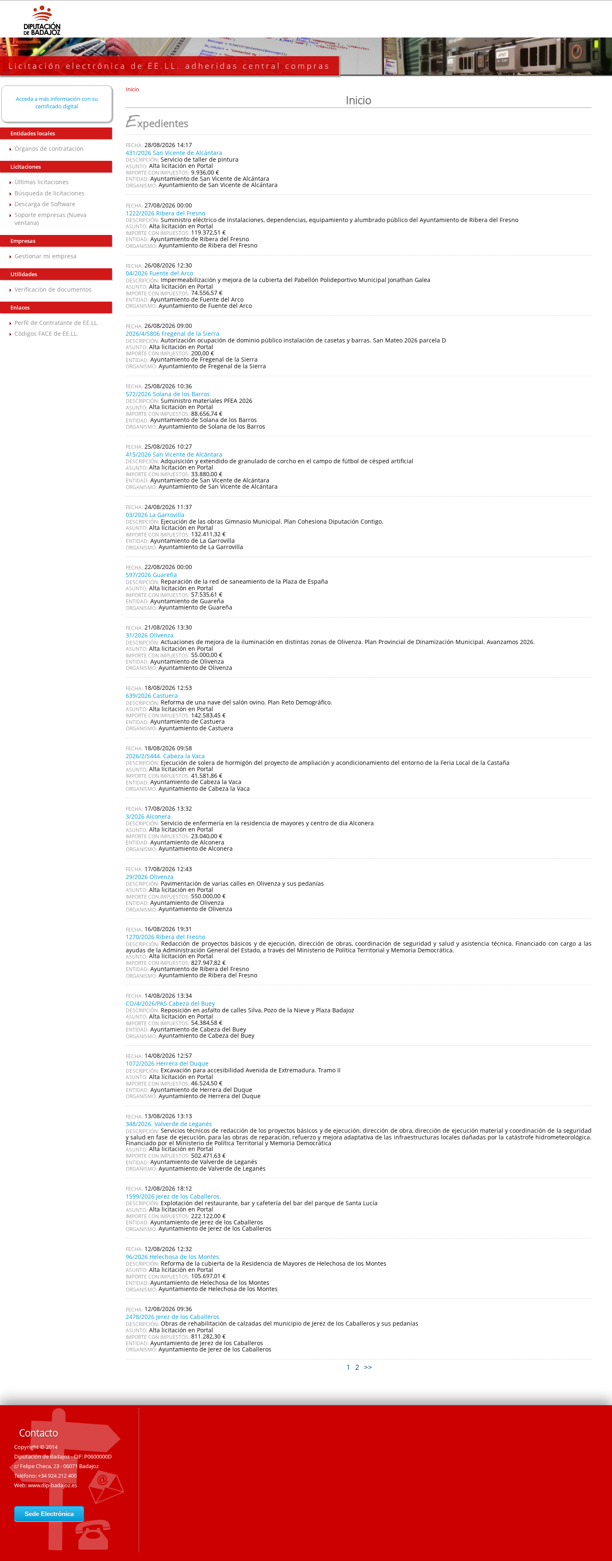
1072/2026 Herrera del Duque (167, 1063)
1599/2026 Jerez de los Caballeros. (173, 1196)
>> (368, 1367)
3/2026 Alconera (148, 816)
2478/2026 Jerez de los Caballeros (172, 1317)
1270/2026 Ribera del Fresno (165, 937)
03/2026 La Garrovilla (155, 515)
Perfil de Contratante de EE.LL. (57, 323)
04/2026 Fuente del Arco (159, 273)
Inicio (132, 89)
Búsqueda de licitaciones (50, 193)
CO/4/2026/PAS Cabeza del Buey (170, 1003)
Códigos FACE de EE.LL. (46, 333)
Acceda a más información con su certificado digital (57, 102)
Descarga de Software (45, 204)
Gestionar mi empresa (46, 256)
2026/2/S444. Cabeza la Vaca (165, 756)
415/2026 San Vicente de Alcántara (174, 454)
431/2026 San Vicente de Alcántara (174, 153)
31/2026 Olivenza (150, 635)
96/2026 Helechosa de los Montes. (173, 1257)
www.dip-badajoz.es (52, 1485)
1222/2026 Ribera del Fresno (165, 213)
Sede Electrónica (49, 1513)
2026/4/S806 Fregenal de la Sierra (172, 333)
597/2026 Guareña (151, 575)
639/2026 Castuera (152, 695)
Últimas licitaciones (42, 182)
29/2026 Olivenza (150, 877)
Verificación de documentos (53, 289)
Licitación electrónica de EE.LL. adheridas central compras (169, 65)
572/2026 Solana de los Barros (168, 394)
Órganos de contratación (49, 148)
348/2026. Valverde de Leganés (169, 1124)
